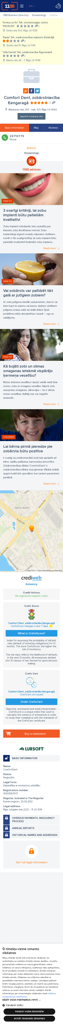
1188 (10, 6)
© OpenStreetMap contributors (49, 570)
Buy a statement (35, 734)
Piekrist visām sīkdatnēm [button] (29, 1011)
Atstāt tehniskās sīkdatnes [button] (29, 1018)
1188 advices (31, 170)
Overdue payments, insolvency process (33, 819)
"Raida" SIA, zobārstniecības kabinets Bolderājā (28, 37)
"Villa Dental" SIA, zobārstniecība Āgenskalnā (27, 52)
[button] (31, 999)
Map (36, 127)
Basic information (14, 127)
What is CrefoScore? (31, 633)
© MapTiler (30, 570)
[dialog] (31, 984)
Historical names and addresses (35, 835)
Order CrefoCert (31, 702)
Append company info (31, 116)
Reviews (53, 127)
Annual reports (23, 828)
